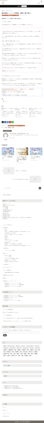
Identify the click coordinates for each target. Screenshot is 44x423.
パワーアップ (19, 347)
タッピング (37, 346)
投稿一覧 (4, 278)
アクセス (4, 93)
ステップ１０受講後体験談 (8, 309)
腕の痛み (9, 127)
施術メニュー (23, 89)
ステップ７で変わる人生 (7, 224)
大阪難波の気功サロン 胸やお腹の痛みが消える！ (14, 388)
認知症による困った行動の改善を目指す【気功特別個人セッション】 (18, 245)
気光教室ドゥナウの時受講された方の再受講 (13, 243)
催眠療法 (19, 349)
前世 (28, 349)
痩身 (21, 353)
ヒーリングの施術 (8, 256)
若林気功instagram (6, 215)
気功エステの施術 (8, 255)
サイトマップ (5, 212)
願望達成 (26, 355)
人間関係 (5, 349)
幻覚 (13, 351)
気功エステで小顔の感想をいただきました (11, 312)
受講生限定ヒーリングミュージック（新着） (13, 283)
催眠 (15, 349)
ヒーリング (32, 347)
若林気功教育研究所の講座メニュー (10, 89)
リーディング (37, 347)
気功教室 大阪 (6, 353)
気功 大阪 (25, 351)
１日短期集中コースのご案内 (10, 233)
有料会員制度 (5, 206)
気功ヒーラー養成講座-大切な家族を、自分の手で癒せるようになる (17, 231)
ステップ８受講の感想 (7, 315)
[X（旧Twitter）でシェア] (3, 122)
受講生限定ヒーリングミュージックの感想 (13, 286)
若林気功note (5, 218)
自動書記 (35, 353)
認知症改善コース (8, 242)
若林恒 (5, 139)
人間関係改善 (10, 349)
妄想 (39, 349)
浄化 (11, 353)
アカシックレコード (11, 346)
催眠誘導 (23, 349)
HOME (4, 10)
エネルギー (18, 346)
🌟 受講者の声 (5, 248)
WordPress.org (6, 416)
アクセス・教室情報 (6, 270)
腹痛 (32, 353)
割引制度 (6, 236)
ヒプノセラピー (25, 347)
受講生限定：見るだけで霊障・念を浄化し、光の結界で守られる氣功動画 (17, 217)
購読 (5, 335)
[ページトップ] (42, 421)
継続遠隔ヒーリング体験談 (13, 15)
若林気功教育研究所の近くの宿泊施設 (12, 272)
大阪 (35, 349)
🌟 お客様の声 (5, 264)
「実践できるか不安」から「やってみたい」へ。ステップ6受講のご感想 (16, 321)
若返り (5, 355)
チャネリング (6, 347)
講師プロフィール (6, 204)
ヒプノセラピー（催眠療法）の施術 (11, 258)
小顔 (4, 351)
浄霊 (14, 353)
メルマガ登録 (5, 208)
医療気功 (31, 349)
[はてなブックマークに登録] (8, 122)
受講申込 (19, 6)
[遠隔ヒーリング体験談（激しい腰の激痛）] (22, 113)
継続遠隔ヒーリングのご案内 (10, 260)
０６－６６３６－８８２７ (16, 90)
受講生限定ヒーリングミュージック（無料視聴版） (14, 284)
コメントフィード (6, 413)
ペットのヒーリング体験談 (10, 250)
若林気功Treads (6, 213)
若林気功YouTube (6, 216)
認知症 (9, 355)
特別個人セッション (8, 239)
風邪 (30, 355)
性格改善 (16, 351)
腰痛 (13, 127)
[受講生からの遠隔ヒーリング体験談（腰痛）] (36, 113)
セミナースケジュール (7, 267)
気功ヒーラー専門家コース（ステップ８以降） (13, 234)
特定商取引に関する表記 (7, 210)
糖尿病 (25, 353)
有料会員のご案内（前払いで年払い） (12, 261)
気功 (6, 127)
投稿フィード (5, 410)
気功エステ (30, 351)
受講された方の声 (9, 10)
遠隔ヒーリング (14, 355)
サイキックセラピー (30, 346)
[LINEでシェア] (13, 122)
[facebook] (13, 138)
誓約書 (6, 230)
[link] (11, 138)
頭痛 (22, 355)
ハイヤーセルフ (12, 347)
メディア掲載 (5, 207)
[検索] (40, 188)
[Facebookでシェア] (5, 122)
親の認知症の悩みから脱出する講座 (11, 385)
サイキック (23, 346)
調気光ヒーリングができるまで (9, 205)
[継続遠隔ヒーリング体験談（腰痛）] (8, 113)
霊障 (19, 355)
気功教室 (35, 351)
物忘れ (18, 353)
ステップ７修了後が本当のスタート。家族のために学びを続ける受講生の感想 (18, 318)
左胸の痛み (8, 351)
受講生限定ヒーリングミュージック (9, 281)
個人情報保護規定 (6, 211)
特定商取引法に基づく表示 (8, 275)
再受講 (6, 237)
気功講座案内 (5, 227)
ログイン (4, 407)
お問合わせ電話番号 (6, 194)
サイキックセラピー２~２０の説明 (11, 240)
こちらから (24, 6)
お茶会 (5, 346)
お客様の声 (31, 89)
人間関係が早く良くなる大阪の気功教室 (11, 387)
